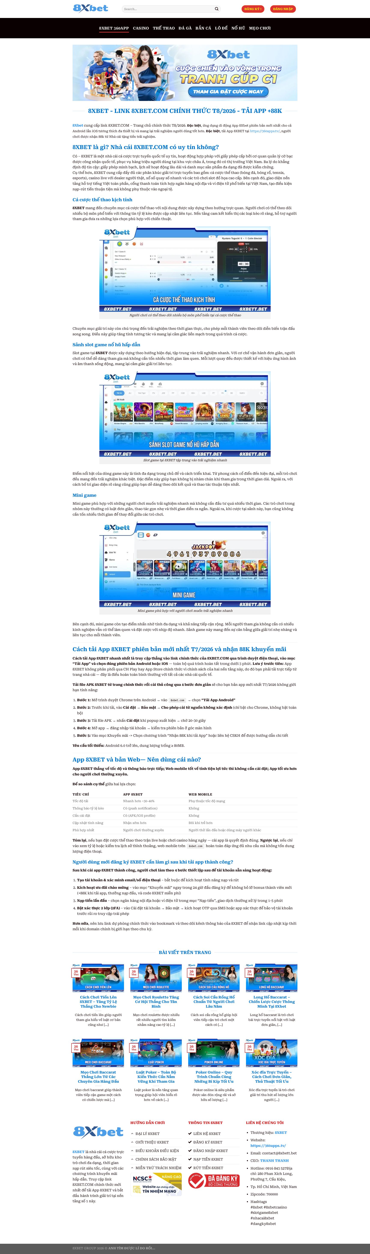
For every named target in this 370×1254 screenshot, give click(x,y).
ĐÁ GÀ (185, 28)
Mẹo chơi (260, 28)
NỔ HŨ (238, 28)
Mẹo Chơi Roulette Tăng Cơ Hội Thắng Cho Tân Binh (156, 1002)
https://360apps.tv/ (265, 131)
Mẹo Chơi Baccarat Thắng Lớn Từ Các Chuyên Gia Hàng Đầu (98, 1077)
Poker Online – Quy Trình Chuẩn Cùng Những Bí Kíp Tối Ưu (213, 1077)
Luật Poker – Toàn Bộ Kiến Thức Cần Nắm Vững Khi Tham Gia (156, 1077)
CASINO (141, 28)
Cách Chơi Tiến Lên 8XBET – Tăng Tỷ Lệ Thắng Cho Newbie (98, 1002)
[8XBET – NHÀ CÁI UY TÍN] (94, 9)
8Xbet (78, 125)
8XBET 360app (114, 28)
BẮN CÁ (203, 28)
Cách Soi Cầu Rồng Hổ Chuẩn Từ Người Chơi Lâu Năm (214, 1002)
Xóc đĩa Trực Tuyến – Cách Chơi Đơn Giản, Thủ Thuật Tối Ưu (272, 1077)
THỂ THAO (164, 28)
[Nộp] (216, 9)
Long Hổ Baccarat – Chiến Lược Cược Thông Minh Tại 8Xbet (272, 1002)
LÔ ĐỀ (221, 28)
